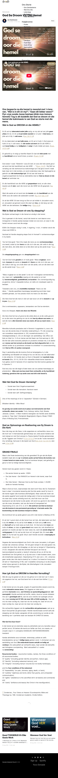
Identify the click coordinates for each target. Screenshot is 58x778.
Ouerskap (27, 43)
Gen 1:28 (20, 267)
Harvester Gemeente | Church (9, 762)
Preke (26, 24)
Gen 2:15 (11, 301)
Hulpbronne (27, 22)
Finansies (27, 38)
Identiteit (27, 29)
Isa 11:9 (37, 196)
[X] (32, 757)
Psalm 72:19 (38, 156)
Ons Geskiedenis (30, 7)
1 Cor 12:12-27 (29, 438)
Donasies (26, 60)
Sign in (43, 63)
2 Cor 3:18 (9, 443)
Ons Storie (26, 5)
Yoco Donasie (39, 765)
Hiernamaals (28, 49)
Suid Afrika (28, 45)
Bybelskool (27, 55)
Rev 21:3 (15, 537)
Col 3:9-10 (47, 441)
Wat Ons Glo (28, 10)
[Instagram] (43, 757)
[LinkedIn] (37, 757)
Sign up (34, 760)
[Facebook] (35, 757)
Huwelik (27, 31)
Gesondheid (28, 34)
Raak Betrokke (29, 17)
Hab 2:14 (44, 196)
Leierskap (27, 12)
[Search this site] (39, 63)
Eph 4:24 (39, 441)
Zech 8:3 (36, 205)
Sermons (27, 27)
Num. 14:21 (41, 166)
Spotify (43, 760)
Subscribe (51, 63)
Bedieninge (28, 14)
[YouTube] (40, 757)
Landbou (27, 40)
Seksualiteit (28, 47)
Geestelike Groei (30, 36)
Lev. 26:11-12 (28, 136)
